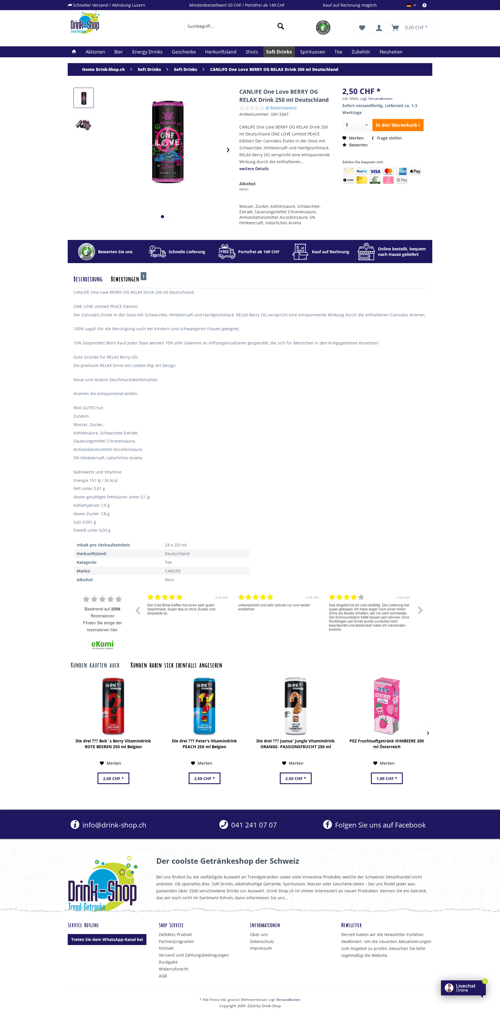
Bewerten (358, 145)
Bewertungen (127, 278)
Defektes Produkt (175, 934)
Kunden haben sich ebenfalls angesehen (176, 664)
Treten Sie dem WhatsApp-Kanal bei (107, 939)
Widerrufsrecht (173, 969)
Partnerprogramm (176, 941)
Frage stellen (389, 138)
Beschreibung (87, 278)
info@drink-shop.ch (113, 825)
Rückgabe (168, 962)
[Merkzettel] (362, 28)
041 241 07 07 (253, 825)
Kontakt (166, 948)
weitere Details (254, 168)
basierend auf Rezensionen (102, 612)
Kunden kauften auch (95, 664)
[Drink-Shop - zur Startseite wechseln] (114, 22)
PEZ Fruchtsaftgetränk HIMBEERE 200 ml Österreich (387, 743)
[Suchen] (281, 26)
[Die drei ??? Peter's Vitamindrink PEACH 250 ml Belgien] (204, 706)
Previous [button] (137, 610)
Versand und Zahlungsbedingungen (194, 955)
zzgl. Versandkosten (376, 98)
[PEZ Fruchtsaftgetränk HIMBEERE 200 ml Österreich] (386, 706)
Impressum (261, 948)
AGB (163, 976)
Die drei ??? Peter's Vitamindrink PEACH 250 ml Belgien (204, 743)
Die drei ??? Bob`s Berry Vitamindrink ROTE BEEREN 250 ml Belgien (113, 743)
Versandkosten (288, 999)
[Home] (74, 51)
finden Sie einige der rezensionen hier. (102, 626)
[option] (188, 614)
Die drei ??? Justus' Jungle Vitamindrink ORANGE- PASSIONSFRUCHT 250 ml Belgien (295, 744)
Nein (244, 189)
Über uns (259, 934)
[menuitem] (427, 5)
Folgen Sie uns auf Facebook (379, 825)
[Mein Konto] (379, 28)
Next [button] (420, 610)
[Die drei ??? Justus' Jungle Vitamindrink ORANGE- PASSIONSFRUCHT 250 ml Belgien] (295, 706)
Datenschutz (262, 941)
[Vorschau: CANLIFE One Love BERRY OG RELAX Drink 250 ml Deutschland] (83, 98)
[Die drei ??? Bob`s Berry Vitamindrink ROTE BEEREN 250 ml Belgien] (113, 706)
